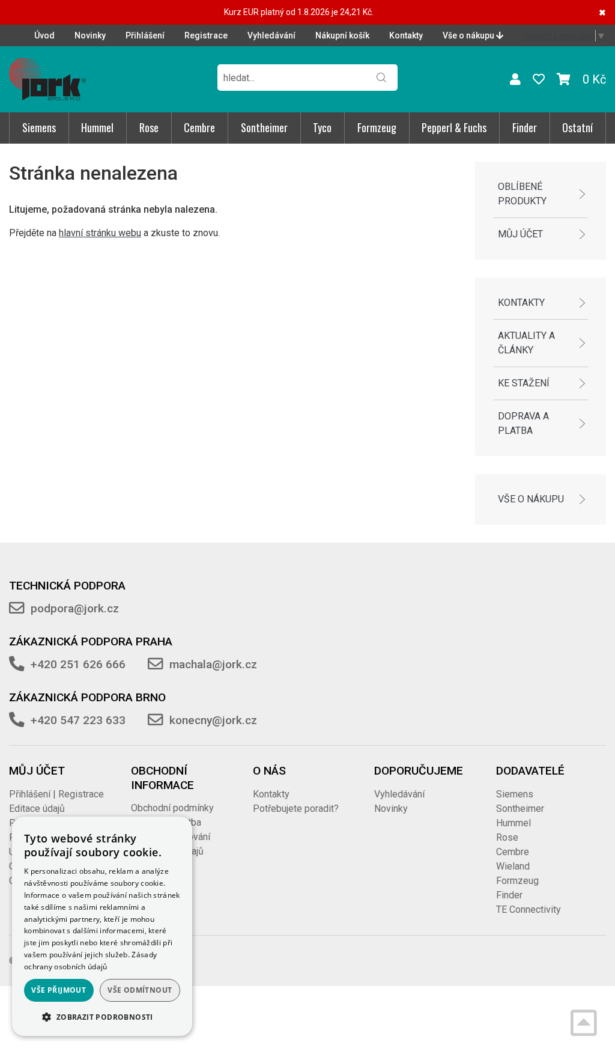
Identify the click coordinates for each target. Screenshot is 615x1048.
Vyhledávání (271, 35)
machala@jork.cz (213, 664)
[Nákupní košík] (564, 79)
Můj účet (520, 234)
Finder (524, 127)
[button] (102, 1017)
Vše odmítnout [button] (140, 990)
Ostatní (577, 127)
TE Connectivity (528, 909)
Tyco (322, 127)
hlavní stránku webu (100, 233)
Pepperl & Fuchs (454, 127)
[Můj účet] (515, 79)
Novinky (90, 35)
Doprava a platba (523, 423)
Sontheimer (264, 127)
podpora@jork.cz (75, 608)
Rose (149, 127)
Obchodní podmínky (172, 808)
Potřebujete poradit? (296, 808)
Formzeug (376, 127)
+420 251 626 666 (78, 664)
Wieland (513, 866)
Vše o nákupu (469, 35)
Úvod (44, 35)
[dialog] (102, 926)
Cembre (199, 127)
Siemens (39, 127)
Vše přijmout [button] (58, 990)
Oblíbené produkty (522, 194)
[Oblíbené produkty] (539, 79)
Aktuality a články (526, 343)
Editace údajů (37, 808)
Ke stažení (524, 383)
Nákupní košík (342, 35)
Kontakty (406, 35)
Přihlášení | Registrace (56, 794)
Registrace (206, 35)
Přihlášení (145, 35)
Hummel (97, 127)
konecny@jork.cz (213, 720)
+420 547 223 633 (78, 720)
